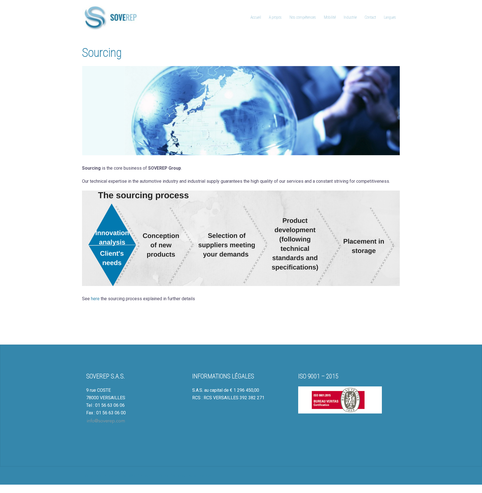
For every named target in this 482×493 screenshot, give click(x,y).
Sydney (178, 475)
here (95, 298)
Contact (370, 17)
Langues (390, 17)
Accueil (255, 17)
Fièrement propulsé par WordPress (116, 475)
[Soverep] (110, 17)
